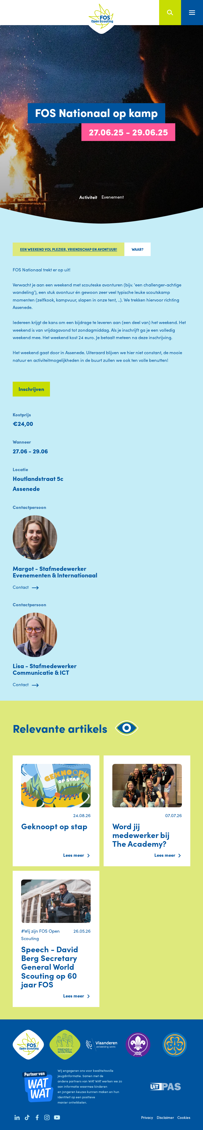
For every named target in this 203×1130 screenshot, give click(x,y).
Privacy (147, 1117)
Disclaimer (165, 1117)
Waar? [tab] (138, 249)
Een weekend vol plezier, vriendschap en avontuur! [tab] (68, 249)
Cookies (183, 1117)
